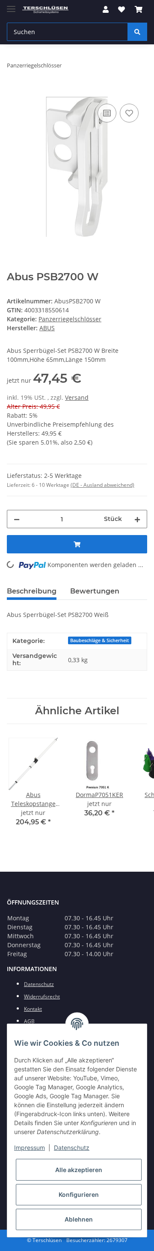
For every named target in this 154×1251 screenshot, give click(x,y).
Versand (77, 397)
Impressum (29, 1147)
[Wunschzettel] (121, 9)
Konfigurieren (79, 1194)
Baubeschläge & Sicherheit (99, 640)
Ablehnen (79, 1219)
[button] (105, 9)
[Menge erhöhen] (137, 519)
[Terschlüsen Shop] (45, 9)
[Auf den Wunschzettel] (129, 113)
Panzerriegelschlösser (69, 319)
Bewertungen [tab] (94, 591)
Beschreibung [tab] (31, 591)
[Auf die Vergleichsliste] (107, 113)
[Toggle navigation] (11, 5)
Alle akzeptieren (78, 1169)
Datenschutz (71, 1147)
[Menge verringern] (16, 519)
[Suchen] (137, 32)
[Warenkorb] (138, 9)
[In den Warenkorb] (14, 92)
